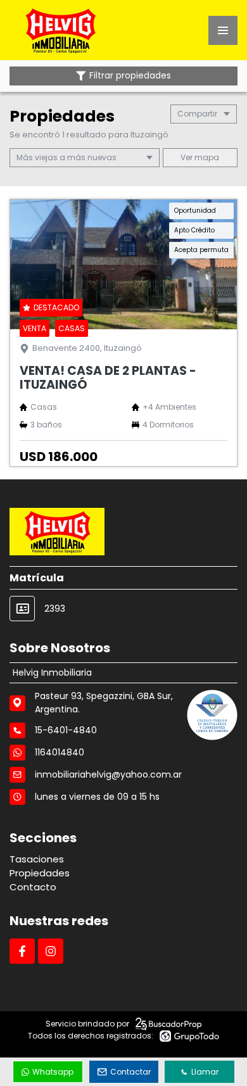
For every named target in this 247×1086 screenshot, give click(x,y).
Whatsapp (52, 1071)
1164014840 (59, 752)
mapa (206, 157)
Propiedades (40, 873)
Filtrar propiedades (130, 76)
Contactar (130, 1071)
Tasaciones (37, 859)
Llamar (204, 1071)
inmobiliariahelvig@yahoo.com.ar (108, 774)
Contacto (33, 886)
